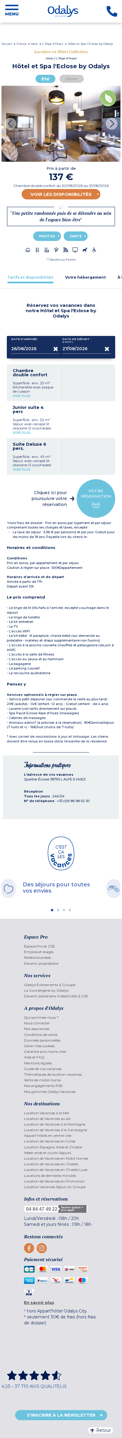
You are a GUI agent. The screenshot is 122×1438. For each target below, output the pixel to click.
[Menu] (12, 11)
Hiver (71, 79)
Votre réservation (96, 493)
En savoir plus (39, 1302)
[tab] (30, 277)
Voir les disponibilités (61, 194)
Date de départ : (77, 340)
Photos (47, 236)
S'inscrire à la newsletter (61, 1415)
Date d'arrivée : (24, 339)
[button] (61, 259)
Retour (103, 1430)
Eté (45, 79)
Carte (76, 236)
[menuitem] (61, 946)
